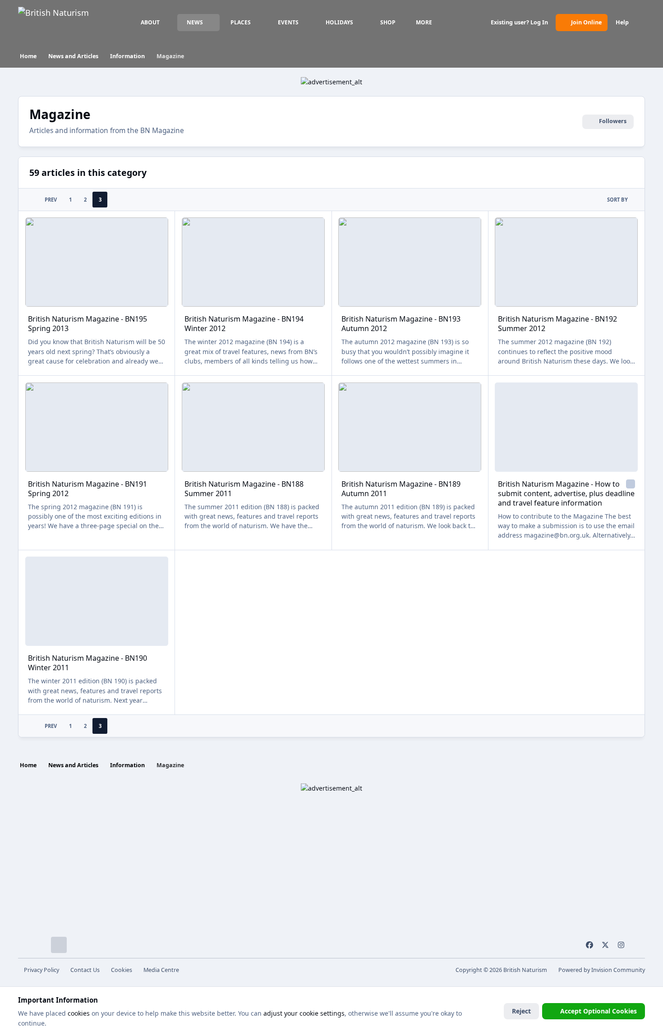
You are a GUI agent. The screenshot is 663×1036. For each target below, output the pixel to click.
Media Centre (161, 970)
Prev (51, 199)
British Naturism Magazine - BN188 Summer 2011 (244, 488)
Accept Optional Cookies (598, 1011)
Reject (521, 1011)
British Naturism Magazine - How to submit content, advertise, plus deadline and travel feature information (566, 493)
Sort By (617, 199)
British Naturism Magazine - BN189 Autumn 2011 (400, 488)
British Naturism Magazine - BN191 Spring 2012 (87, 488)
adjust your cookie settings (304, 1013)
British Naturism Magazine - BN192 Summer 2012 (557, 323)
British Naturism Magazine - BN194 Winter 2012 (244, 323)
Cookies (121, 970)
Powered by (601, 970)
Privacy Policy (41, 970)
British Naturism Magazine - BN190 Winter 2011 (87, 662)
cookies (79, 1013)
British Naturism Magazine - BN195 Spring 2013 (87, 323)
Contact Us (85, 970)
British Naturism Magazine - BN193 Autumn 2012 (400, 323)
